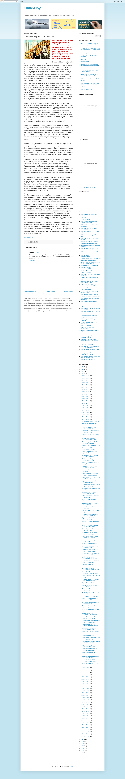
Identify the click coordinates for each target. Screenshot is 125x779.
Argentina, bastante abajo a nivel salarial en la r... (91, 522)
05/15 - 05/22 (86, 693)
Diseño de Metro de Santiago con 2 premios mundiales (90, 271)
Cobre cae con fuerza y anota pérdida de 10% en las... (90, 537)
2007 (82, 746)
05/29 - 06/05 (86, 688)
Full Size (94, 187)
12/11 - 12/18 (86, 380)
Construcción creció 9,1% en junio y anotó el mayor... (91, 452)
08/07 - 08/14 (86, 419)
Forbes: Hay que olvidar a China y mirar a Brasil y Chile (90, 281)
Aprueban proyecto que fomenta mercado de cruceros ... (90, 664)
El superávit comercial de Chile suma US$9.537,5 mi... (90, 550)
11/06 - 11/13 (86, 389)
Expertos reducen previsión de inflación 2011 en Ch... (90, 481)
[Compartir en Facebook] (35, 242)
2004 (82, 753)
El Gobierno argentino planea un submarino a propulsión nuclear (89, 44)
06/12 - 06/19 (86, 684)
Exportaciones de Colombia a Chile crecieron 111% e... (90, 474)
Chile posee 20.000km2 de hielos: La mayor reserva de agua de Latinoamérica (90, 327)
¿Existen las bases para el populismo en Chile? (89, 628)
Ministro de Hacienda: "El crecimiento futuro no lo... (89, 653)
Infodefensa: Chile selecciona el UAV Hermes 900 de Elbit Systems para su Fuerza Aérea (90, 49)
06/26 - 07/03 (86, 679)
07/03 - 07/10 (86, 677)
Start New (88, 187)
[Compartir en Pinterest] (37, 242)
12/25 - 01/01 (86, 376)
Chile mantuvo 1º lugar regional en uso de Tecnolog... (91, 485)
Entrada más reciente (30, 291)
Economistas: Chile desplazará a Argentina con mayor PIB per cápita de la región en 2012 (90, 66)
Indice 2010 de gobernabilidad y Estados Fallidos (89, 292)
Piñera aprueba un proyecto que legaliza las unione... (90, 500)
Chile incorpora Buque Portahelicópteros (87, 256)
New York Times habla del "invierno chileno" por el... (89, 660)
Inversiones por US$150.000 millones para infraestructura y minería (91, 259)
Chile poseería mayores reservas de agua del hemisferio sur (90, 357)
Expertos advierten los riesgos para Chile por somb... (90, 649)
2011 (82, 373)
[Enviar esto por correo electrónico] (29, 242)
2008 (82, 743)
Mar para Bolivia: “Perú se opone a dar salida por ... (91, 504)
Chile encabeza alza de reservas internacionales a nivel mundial (89, 249)
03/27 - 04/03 (86, 709)
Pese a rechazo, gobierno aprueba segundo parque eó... (91, 621)
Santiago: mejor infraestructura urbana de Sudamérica (89, 353)
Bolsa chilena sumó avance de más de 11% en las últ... (90, 456)
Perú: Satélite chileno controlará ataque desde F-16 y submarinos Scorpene (89, 55)
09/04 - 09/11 (86, 410)
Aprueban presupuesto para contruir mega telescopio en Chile (90, 262)
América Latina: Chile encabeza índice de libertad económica (89, 75)
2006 (82, 748)
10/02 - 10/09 (86, 401)
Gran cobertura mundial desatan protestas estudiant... (90, 657)
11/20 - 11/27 (86, 385)
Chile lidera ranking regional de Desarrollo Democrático (89, 222)
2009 (82, 741)
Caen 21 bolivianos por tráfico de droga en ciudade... (91, 576)
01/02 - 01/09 (86, 736)
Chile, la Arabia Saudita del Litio (89, 317)
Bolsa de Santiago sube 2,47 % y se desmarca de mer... (91, 489)
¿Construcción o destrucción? (90, 543)
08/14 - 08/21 (86, 417)
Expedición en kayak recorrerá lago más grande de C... (90, 645)
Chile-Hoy (32, 8)
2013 (82, 369)
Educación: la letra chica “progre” (91, 596)
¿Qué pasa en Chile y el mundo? (91, 421)
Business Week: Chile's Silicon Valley (90, 334)
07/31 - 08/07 (86, 667)
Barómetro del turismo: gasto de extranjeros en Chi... (90, 554)
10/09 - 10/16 (86, 398)
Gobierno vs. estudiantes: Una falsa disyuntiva (90, 546)
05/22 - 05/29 (86, 690)
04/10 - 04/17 (86, 704)
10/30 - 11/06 (86, 391)
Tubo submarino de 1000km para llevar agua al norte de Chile (89, 285)
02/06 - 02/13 (86, 725)
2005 (82, 750)
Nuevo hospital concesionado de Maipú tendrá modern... (91, 463)
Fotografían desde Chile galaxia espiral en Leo (90, 496)
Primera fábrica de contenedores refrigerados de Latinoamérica (89, 242)
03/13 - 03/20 (86, 713)
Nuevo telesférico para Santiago (89, 265)
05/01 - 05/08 (86, 697)
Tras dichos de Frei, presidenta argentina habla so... (90, 586)
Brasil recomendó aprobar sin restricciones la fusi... (90, 459)
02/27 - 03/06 (86, 718)
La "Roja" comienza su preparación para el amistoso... (91, 568)
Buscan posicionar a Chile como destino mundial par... (90, 533)
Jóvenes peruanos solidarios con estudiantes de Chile (91, 634)
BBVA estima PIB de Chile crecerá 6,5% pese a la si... (91, 478)
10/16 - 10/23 (86, 396)
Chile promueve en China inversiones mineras (89, 492)
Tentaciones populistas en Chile (90, 631)
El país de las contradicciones (90, 583)
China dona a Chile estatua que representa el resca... (90, 448)
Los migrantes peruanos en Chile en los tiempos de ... (91, 638)
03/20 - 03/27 (86, 711)
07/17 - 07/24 (86, 672)
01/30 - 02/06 (86, 727)
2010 (82, 739)
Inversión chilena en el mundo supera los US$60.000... (90, 526)
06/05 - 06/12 (86, 686)
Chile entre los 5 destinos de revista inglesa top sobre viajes (90, 347)
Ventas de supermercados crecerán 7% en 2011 (89, 617)
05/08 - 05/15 (86, 695)
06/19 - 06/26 (86, 681)
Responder (32, 260)
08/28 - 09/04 (86, 412)
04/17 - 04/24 (86, 702)
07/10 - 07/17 (86, 674)
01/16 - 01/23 (86, 731)
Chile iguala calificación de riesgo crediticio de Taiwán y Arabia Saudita (90, 295)
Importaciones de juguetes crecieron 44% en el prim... (90, 614)
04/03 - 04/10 (86, 706)
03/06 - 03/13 (86, 715)
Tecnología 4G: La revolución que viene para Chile (91, 599)
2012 (82, 371)
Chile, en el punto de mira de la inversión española (90, 442)
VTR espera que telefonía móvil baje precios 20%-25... (90, 603)
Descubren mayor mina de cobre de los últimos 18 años (90, 336)
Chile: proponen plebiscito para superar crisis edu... (90, 561)
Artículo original (28, 237)
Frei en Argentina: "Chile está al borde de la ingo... (90, 593)
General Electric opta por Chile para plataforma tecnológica (90, 343)
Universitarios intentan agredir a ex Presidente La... (91, 507)
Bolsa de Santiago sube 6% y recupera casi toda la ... (90, 515)
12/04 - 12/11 (86, 382)
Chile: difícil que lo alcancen (88, 360)
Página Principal (50, 291)
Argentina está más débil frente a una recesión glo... (91, 518)
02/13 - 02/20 (86, 722)
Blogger (71, 766)
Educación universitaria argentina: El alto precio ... (91, 589)
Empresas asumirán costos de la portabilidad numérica (90, 610)
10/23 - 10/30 (86, 394)
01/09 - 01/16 (86, 734)
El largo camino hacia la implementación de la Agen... (90, 625)
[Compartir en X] (33, 242)
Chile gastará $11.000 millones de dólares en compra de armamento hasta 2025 (90, 85)
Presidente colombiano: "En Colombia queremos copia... (90, 424)
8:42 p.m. (37, 252)
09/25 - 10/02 (86, 403)
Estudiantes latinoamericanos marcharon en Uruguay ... (90, 467)
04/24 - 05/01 (86, 699)
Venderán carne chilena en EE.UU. (91, 445)
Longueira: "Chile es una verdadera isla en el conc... (90, 565)
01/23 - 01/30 (86, 729)
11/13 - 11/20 (86, 387)
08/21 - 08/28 (86, 414)
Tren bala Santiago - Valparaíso (89, 315)
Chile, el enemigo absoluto (88, 89)
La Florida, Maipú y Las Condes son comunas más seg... (90, 580)
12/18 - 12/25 (86, 378)
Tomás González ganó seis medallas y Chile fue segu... (90, 572)
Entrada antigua (68, 291)
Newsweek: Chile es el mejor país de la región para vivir (90, 70)
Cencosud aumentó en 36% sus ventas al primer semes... (90, 435)
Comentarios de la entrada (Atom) (41, 294)
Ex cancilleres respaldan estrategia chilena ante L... (89, 439)
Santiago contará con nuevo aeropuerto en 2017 (88, 268)
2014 (82, 367)
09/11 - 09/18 (86, 407)
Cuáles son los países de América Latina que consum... (91, 642)
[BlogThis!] (31, 242)
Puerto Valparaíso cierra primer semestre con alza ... (90, 529)
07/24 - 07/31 (86, 670)
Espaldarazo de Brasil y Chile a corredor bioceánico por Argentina (90, 340)
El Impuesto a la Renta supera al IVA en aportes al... (90, 431)
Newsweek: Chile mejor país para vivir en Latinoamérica (89, 288)
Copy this (82, 187)
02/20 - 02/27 (86, 720)
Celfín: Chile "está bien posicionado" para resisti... (89, 557)
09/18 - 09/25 (86, 405)
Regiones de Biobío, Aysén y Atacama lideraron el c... (89, 427)
